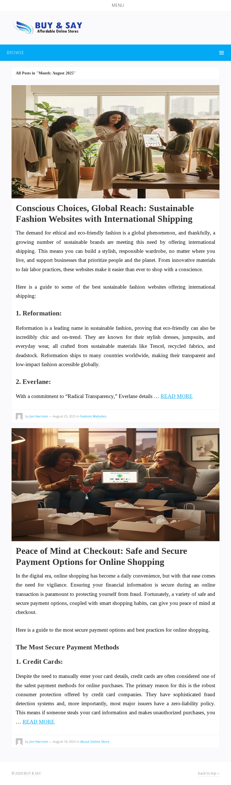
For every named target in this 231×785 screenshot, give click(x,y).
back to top (207, 773)
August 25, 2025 (64, 416)
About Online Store (94, 741)
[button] (115, 5)
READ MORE (177, 396)
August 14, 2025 (64, 741)
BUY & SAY (32, 773)
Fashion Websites (93, 416)
